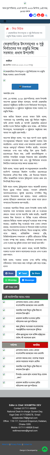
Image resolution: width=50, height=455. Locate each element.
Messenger (29, 280)
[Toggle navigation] (5, 21)
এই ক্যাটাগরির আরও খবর (17, 297)
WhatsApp (12, 280)
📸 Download (25, 86)
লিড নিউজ (17, 29)
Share (10, 273)
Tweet (24, 273)
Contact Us (27, 444)
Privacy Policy (16, 444)
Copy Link (13, 287)
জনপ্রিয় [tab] (36, 345)
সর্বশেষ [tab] (13, 345)
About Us (5, 444)
